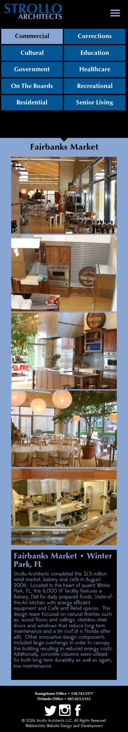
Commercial (32, 36)
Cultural (32, 53)
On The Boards (32, 86)
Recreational (94, 86)
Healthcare (94, 69)
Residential (31, 102)
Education (94, 53)
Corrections (95, 36)
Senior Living (94, 102)
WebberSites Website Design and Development (64, 726)
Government (32, 69)
